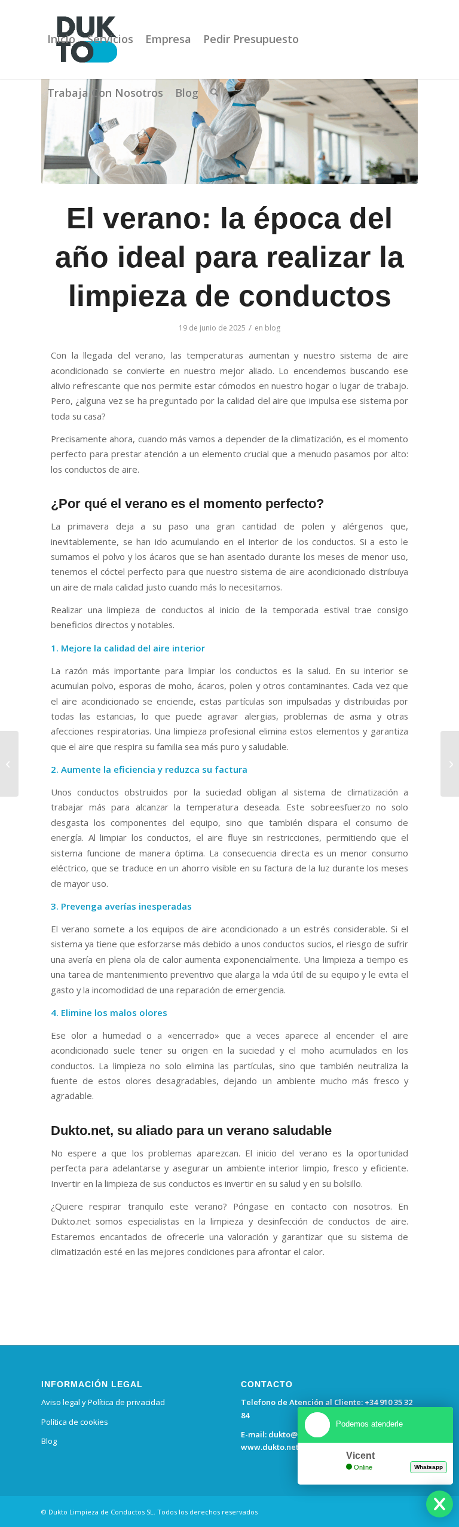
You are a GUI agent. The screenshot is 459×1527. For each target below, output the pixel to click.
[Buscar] (214, 93)
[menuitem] (61, 39)
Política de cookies (74, 1421)
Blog (49, 1441)
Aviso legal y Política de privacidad (103, 1402)
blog (272, 328)
